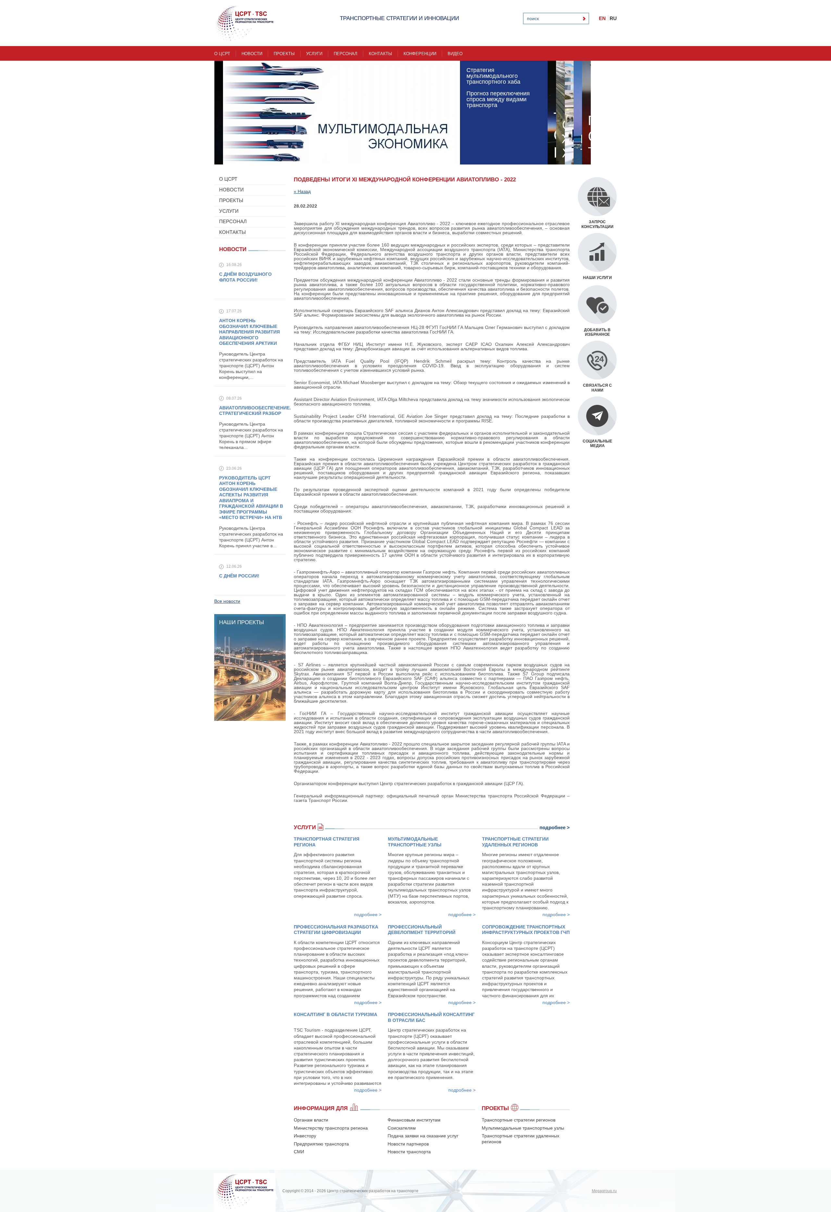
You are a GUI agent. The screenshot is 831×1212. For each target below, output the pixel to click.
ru (613, 18)
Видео (455, 53)
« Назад (302, 191)
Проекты (284, 53)
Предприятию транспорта (321, 1143)
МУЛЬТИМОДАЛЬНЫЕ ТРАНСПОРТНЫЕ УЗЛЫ (414, 841)
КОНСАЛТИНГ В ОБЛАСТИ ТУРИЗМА (335, 1014)
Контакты (380, 53)
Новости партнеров (408, 1143)
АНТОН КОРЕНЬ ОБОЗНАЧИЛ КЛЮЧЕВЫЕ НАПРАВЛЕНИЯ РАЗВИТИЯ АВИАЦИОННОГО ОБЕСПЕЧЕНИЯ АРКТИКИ (249, 332)
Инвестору (305, 1135)
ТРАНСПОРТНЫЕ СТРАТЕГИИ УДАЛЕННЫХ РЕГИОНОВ (515, 841)
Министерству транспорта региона (331, 1128)
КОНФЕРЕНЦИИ (419, 53)
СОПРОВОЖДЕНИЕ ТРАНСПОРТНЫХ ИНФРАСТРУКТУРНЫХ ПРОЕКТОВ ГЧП (526, 929)
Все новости (227, 601)
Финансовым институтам (414, 1119)
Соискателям (402, 1128)
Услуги (314, 53)
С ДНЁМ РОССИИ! (239, 575)
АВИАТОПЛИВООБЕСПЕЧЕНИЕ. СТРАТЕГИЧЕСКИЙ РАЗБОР (255, 410)
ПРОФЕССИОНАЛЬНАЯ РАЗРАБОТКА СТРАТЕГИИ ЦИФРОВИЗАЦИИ (336, 929)
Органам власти (311, 1119)
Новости (252, 53)
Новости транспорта (409, 1151)
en (602, 18)
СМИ (299, 1151)
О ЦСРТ (222, 53)
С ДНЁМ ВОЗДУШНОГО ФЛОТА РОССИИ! (245, 277)
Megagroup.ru (604, 1191)
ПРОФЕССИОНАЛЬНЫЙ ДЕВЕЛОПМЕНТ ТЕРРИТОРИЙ (421, 929)
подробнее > (555, 827)
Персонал (345, 53)
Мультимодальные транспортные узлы (523, 1128)
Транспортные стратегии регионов (518, 1119)
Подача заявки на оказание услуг (423, 1135)
